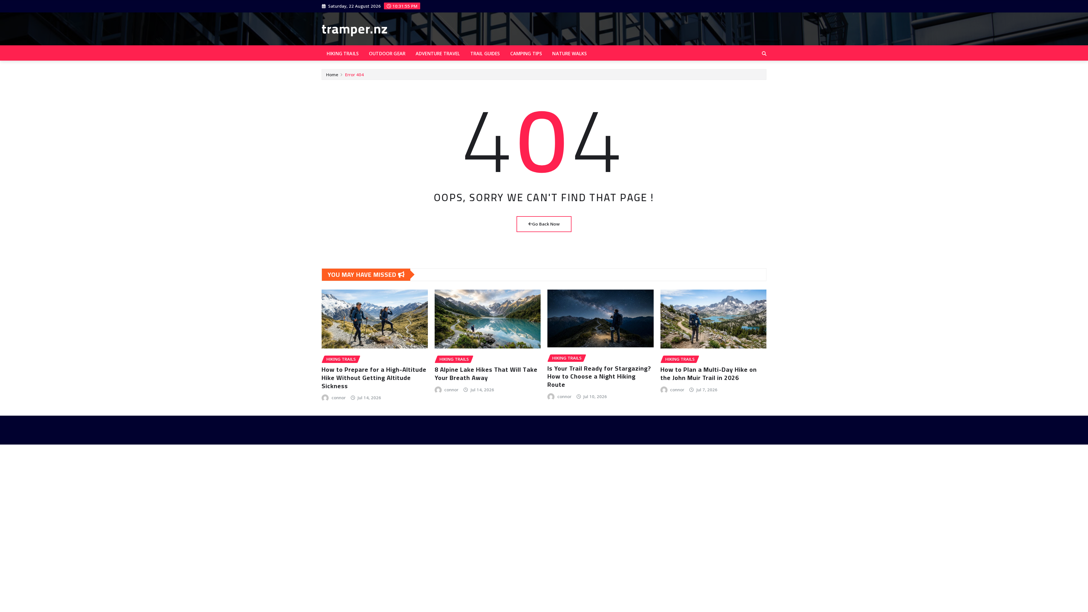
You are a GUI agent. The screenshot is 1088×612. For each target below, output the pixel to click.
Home (332, 74)
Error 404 (354, 74)
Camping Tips (526, 53)
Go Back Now (546, 224)
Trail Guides (485, 53)
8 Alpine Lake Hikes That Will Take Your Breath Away (486, 374)
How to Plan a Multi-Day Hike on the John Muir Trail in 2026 (708, 374)
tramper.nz (355, 28)
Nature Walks (569, 53)
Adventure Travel (438, 53)
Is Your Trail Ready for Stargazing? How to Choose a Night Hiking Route (599, 376)
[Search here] (764, 53)
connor (339, 397)
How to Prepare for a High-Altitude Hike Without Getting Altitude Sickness (374, 378)
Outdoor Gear (387, 53)
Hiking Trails (343, 53)
